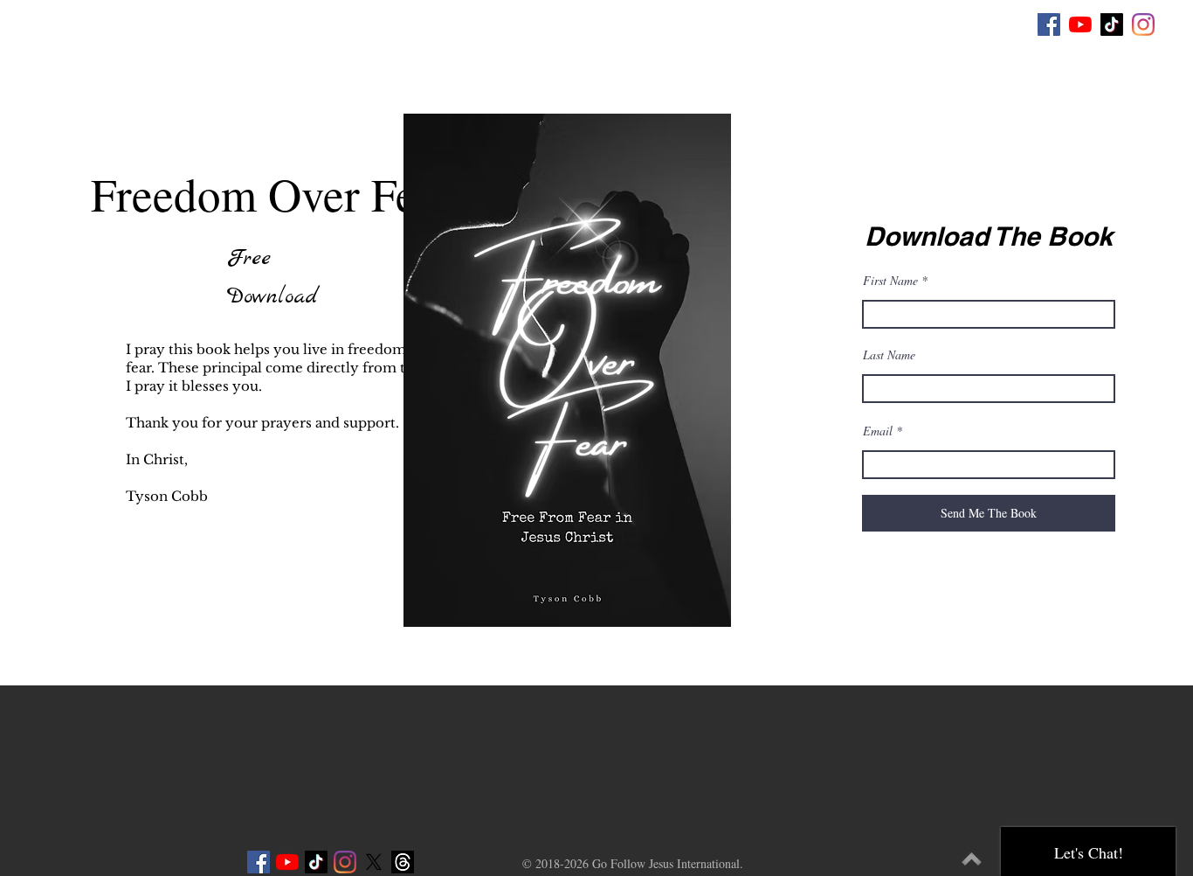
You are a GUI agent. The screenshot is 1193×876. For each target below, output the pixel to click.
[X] (373, 862)
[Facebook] (258, 862)
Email (878, 431)
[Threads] (402, 862)
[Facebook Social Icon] (1049, 24)
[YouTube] (1080, 24)
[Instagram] (1143, 24)
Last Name (889, 355)
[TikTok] (1111, 24)
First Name (890, 281)
